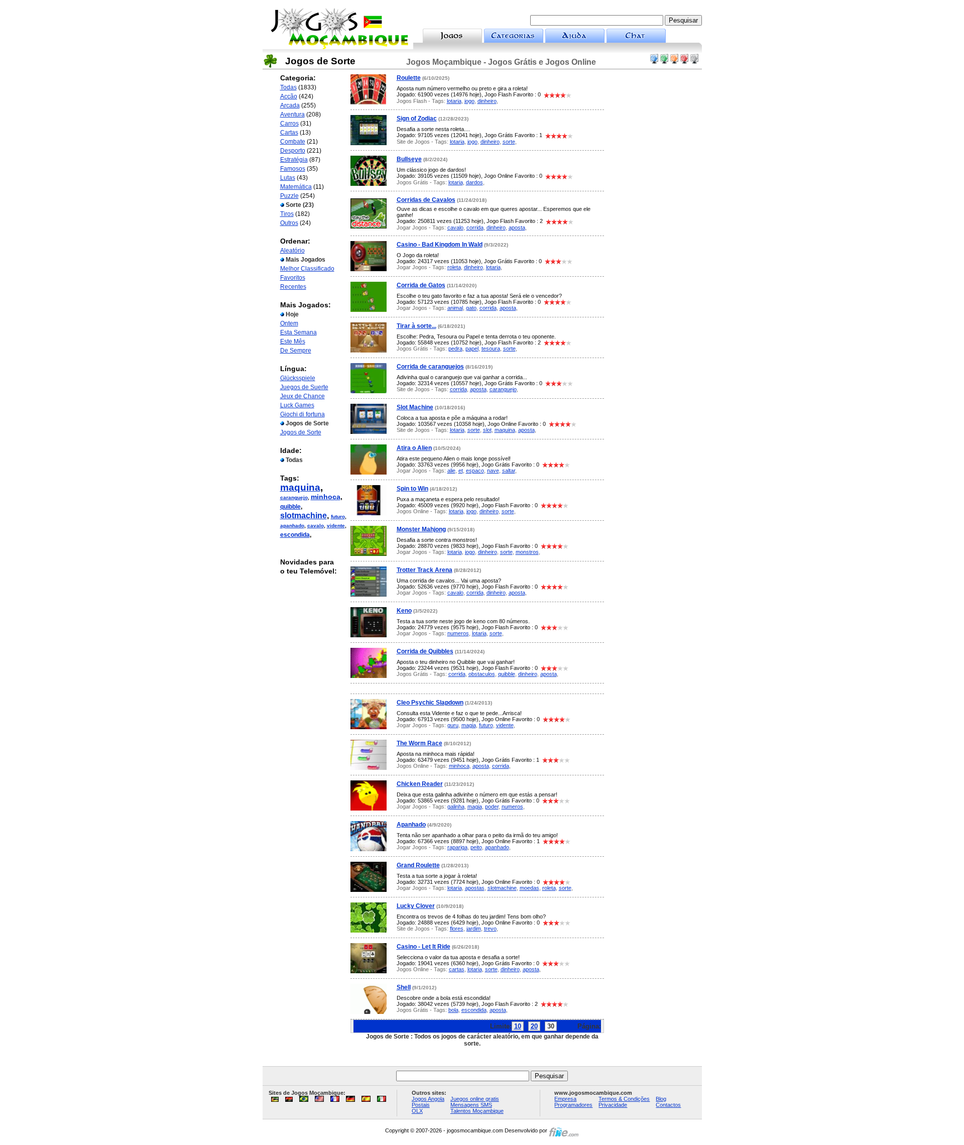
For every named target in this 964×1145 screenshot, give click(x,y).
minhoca (325, 497)
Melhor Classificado (307, 268)
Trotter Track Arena (424, 570)
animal (455, 308)
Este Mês (292, 341)
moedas (529, 888)
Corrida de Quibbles (425, 651)
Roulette (409, 77)
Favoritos (292, 277)
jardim (473, 929)
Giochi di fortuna (302, 414)
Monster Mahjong (421, 529)
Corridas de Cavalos (426, 199)
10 (517, 1026)
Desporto (292, 150)
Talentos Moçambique (477, 1111)
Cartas (289, 132)
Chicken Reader (420, 783)
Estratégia (294, 159)
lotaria (454, 101)
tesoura (490, 349)
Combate (292, 141)
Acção (288, 96)
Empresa (565, 1099)
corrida (475, 227)
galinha (455, 807)
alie (451, 471)
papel (471, 349)
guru (452, 725)
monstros (527, 552)
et (460, 471)
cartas (456, 969)
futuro (338, 516)
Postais (421, 1105)
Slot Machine (415, 407)
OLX (417, 1111)
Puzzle (289, 195)
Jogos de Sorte (300, 432)
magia (468, 725)
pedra (455, 349)
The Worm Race (419, 743)
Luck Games (297, 405)
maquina (300, 487)
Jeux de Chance (302, 396)
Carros (289, 123)
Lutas (287, 177)
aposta (517, 227)
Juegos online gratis (474, 1099)
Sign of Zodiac (417, 118)
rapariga (457, 847)
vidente (336, 525)
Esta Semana (298, 332)
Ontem (289, 323)
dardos (474, 182)
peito (476, 847)
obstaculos (481, 674)
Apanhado (411, 824)
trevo (490, 929)
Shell (404, 987)
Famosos (292, 168)
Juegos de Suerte (304, 387)
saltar (508, 471)
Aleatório (292, 250)
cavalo (315, 525)
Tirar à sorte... (416, 325)
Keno (404, 610)
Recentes (293, 286)
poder (492, 807)
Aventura (292, 114)
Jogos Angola (428, 1099)
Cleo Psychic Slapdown (430, 702)
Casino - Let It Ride (423, 946)
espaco (475, 471)
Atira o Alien (414, 447)
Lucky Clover (416, 905)
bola (453, 1010)
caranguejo (294, 497)
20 (534, 1026)
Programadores (573, 1105)
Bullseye (409, 159)
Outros (289, 222)
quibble (290, 506)
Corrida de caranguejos (430, 366)
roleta (454, 267)
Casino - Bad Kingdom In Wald (440, 244)
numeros (458, 633)
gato (471, 308)
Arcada (290, 105)
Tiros (287, 213)
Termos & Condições (624, 1099)
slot (487, 430)
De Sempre (295, 350)
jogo (469, 101)
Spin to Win (412, 488)
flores (456, 929)
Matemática (296, 186)
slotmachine (303, 515)
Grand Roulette (418, 865)
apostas (475, 888)
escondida (295, 534)
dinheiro (487, 101)
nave (493, 471)
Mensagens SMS (471, 1105)
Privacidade (612, 1105)
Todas (288, 87)
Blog (661, 1099)
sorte (509, 142)
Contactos (668, 1105)
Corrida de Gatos (421, 285)
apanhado (292, 525)
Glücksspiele (297, 378)
